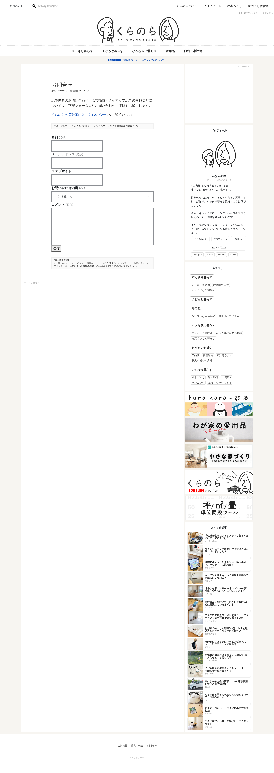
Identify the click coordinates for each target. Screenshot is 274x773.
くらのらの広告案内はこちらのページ (79, 115)
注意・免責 (137, 745)
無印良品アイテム (228, 316)
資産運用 (208, 355)
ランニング (198, 382)
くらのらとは (200, 239)
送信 (56, 248)
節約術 (195, 355)
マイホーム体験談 (202, 333)
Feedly (233, 255)
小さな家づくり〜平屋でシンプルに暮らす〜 (144, 60)
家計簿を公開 (224, 355)
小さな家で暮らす (144, 51)
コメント (62, 204)
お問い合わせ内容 (68, 188)
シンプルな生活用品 (203, 316)
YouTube (222, 255)
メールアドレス (67, 154)
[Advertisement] (219, 95)
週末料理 (213, 377)
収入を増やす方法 (202, 360)
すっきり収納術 (201, 284)
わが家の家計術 (202, 348)
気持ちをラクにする (220, 382)
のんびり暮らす (202, 370)
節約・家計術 (193, 51)
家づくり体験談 (258, 6)
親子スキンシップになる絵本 (213, 228)
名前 (58, 137)
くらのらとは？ (186, 6)
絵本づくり (234, 6)
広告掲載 (122, 745)
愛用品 (170, 51)
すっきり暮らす (82, 51)
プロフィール (212, 6)
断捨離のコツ (221, 284)
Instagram (197, 255)
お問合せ (152, 745)
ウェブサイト (61, 171)
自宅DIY (227, 377)
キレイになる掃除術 (203, 290)
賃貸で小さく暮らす (203, 338)
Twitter (210, 255)
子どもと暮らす (113, 51)
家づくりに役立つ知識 (229, 333)
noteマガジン (219, 247)
